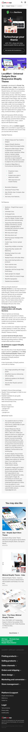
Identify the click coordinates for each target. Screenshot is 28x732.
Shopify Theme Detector (9, 642)
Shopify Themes (10, 6)
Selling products (9, 661)
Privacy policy (5, 710)
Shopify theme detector (8, 695)
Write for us (4, 698)
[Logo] (7, 2)
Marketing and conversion (13, 679)
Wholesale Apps (14, 639)
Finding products (9, 656)
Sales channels (8, 665)
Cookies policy (5, 712)
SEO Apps (5, 639)
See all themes (13, 633)
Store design (7, 675)
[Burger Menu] (25, 2)
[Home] (4, 6)
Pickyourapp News (7, 641)
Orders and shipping (10, 670)
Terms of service (6, 708)
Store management (10, 684)
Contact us (4, 700)
